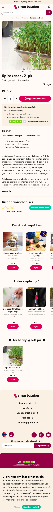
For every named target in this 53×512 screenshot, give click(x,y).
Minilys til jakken (36, 309)
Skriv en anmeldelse (40, 207)
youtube (47, 435)
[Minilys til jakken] (36, 297)
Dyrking (25, 18)
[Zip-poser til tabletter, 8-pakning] (13, 297)
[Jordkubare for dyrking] (36, 241)
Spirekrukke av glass (12, 253)
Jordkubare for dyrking (36, 254)
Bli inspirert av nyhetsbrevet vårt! (26, 441)
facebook (33, 435)
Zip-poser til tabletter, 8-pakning (13, 310)
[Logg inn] (10, 435)
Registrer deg (42, 445)
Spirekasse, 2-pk (12, 368)
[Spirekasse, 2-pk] (13, 356)
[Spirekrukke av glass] (13, 241)
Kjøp (36, 267)
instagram (40, 435)
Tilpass (17, 507)
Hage (18, 18)
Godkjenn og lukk (31, 507)
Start (12, 18)
